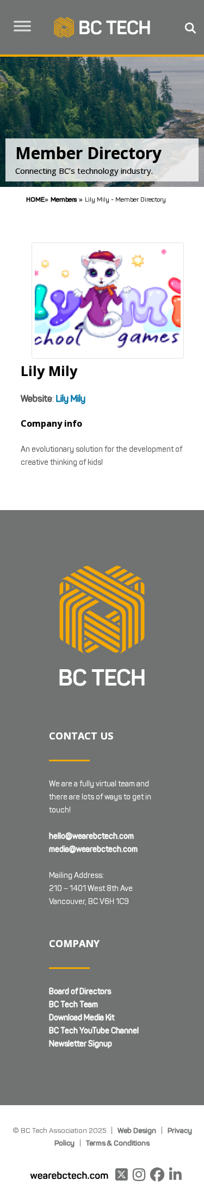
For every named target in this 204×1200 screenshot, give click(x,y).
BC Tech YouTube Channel (94, 1030)
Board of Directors (80, 991)
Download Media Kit (81, 1017)
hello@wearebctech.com (91, 836)
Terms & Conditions (118, 1142)
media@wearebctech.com (93, 849)
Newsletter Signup (80, 1044)
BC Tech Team (73, 1004)
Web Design (137, 1130)
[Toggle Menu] (22, 26)
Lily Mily (70, 398)
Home (35, 199)
